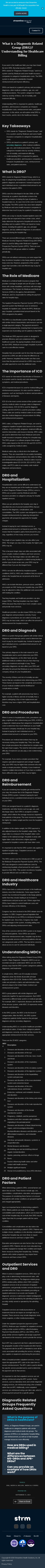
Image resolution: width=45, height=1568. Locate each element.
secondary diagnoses (14, 145)
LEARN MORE (21, 13)
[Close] (42, 8)
